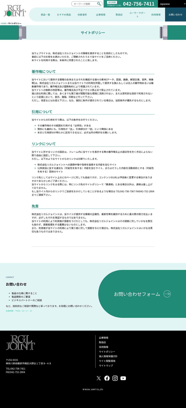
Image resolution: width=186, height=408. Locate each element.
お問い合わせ (176, 14)
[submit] (99, 3)
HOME (3, 23)
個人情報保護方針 (108, 356)
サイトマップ (106, 365)
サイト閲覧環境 (107, 361)
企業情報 (103, 337)
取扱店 (102, 342)
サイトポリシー (107, 351)
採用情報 (103, 347)
